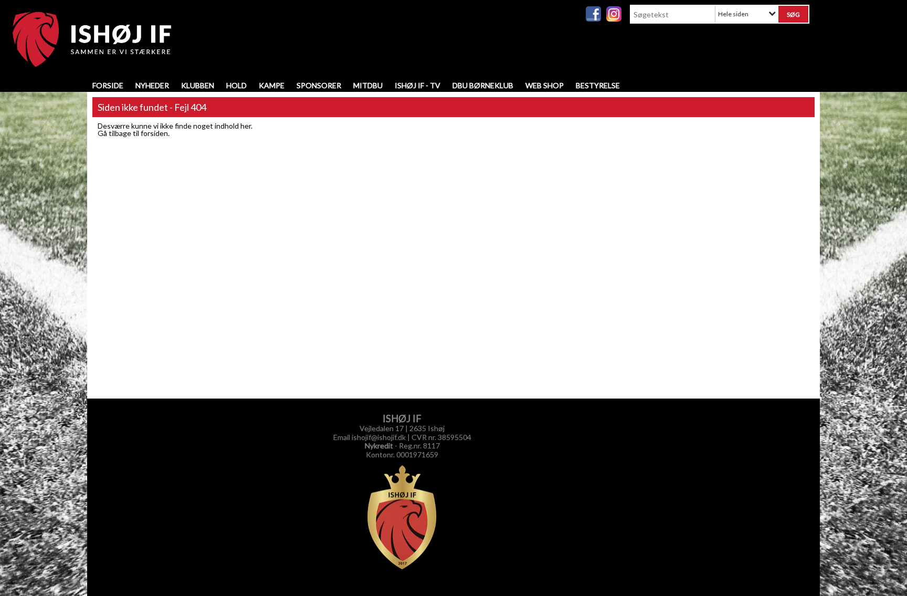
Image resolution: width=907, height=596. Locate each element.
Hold (236, 85)
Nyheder (152, 85)
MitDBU (368, 85)
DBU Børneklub (482, 85)
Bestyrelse (598, 85)
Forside (107, 85)
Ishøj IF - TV (417, 85)
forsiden (154, 133)
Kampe (271, 85)
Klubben (197, 85)
